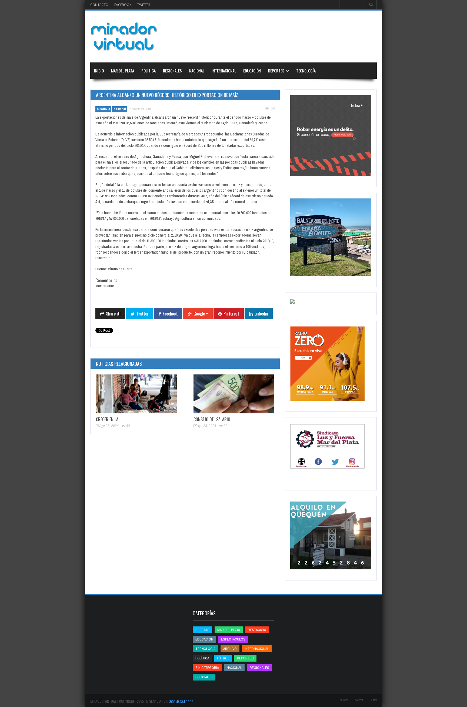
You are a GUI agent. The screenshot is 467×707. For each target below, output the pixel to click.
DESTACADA (257, 630)
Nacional (196, 71)
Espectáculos (233, 639)
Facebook (122, 4)
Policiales (204, 677)
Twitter (143, 4)
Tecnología (306, 71)
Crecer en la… (108, 419)
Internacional (224, 71)
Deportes (276, 71)
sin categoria (207, 667)
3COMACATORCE (181, 701)
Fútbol (223, 658)
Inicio (99, 71)
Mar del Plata (122, 71)
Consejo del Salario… (213, 419)
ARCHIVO (103, 109)
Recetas (202, 630)
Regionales (172, 71)
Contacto (99, 4)
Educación (252, 71)
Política (148, 71)
